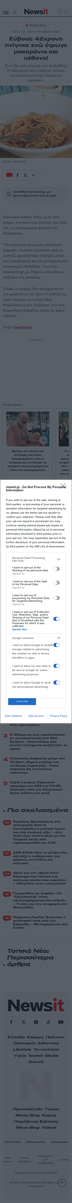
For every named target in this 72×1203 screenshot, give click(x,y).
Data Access (36, 715)
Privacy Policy (58, 715)
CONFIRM (22, 701)
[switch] (56, 569)
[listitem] (36, 559)
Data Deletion (13, 715)
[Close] (64, 487)
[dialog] (36, 601)
